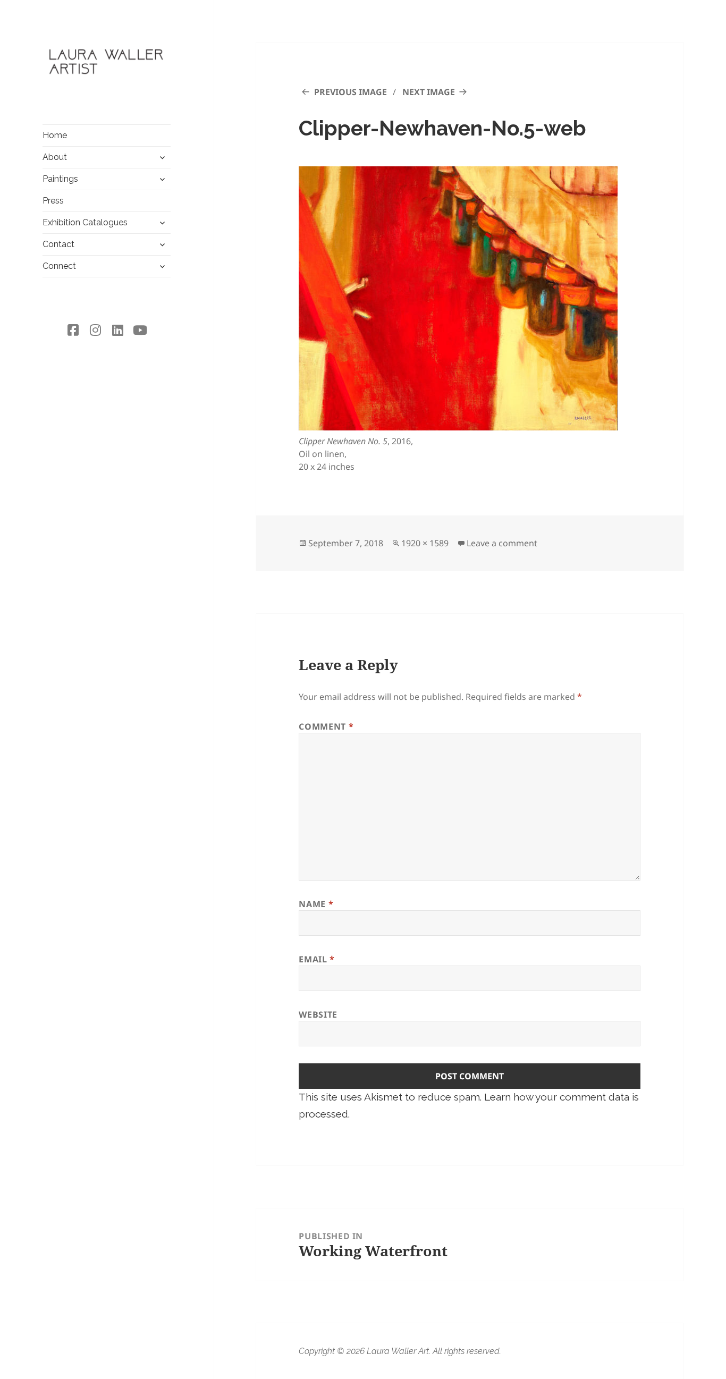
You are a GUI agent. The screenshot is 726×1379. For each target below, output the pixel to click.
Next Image (428, 92)
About (55, 157)
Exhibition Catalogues (85, 222)
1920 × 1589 (425, 543)
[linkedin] (118, 330)
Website (318, 1014)
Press (53, 201)
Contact (58, 244)
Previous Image (350, 92)
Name (316, 904)
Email (316, 959)
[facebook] (73, 330)
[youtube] (140, 330)
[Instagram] (95, 330)
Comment (326, 726)
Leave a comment (502, 543)
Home (55, 135)
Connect (59, 266)
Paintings (60, 179)
